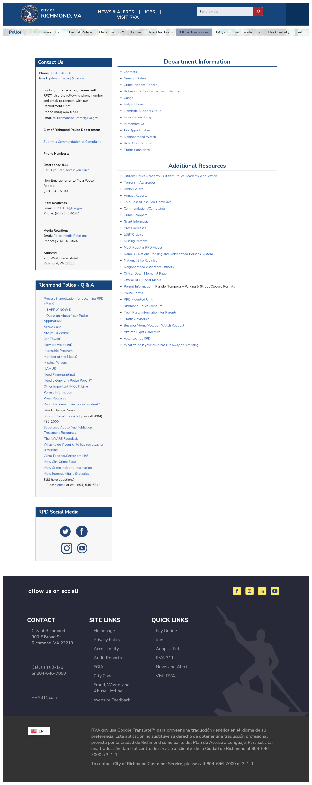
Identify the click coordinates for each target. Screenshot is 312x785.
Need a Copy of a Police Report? (68, 380)
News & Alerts (116, 12)
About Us (51, 32)
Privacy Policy (107, 640)
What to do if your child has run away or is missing (161, 345)
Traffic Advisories (136, 319)
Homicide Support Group (142, 111)
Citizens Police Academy (142, 176)
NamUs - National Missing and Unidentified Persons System (168, 254)
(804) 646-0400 (63, 73)
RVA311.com (44, 697)
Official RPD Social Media (142, 280)
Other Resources (194, 32)
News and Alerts (173, 667)
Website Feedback (112, 700)
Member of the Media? (60, 357)
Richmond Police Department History (152, 91)
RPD (57, 208)
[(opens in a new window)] (65, 531)
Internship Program (58, 351)
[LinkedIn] (263, 591)
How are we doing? (58, 345)
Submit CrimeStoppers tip (64, 416)
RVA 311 (165, 658)
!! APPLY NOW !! (58, 310)
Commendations (247, 32)
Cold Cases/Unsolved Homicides (147, 202)
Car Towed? (53, 339)
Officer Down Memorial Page (145, 273)
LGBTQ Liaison (134, 234)
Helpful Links (134, 104)
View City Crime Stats (60, 462)
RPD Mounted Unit (138, 299)
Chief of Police (79, 32)
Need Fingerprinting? (59, 374)
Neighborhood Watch (140, 137)
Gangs (128, 98)
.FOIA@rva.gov (72, 208)
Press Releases (55, 398)
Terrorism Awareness (140, 182)
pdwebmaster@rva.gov (66, 78)
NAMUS (50, 368)
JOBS (150, 12)
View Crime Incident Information (68, 468)
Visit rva (128, 17)
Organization (110, 32)
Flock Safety (278, 32)
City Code (103, 676)
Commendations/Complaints (145, 208)
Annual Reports (135, 195)
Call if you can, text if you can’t (66, 170)
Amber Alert (133, 189)
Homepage (104, 631)
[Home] (42, 13)
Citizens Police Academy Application (190, 176)
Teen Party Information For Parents (150, 312)
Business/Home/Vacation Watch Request (154, 325)
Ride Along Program (139, 143)
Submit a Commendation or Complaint (72, 142)
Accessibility (106, 649)
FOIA (98, 667)
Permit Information (58, 392)
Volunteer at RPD (137, 338)
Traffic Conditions (137, 150)
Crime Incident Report (140, 85)
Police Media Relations (70, 236)
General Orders (135, 78)
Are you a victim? (56, 333)
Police (15, 32)
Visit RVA (165, 676)
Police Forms (133, 293)
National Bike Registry (140, 260)
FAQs (220, 32)
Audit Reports (108, 658)
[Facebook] (237, 591)
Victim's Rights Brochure (142, 332)
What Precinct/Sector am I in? (66, 456)
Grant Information (137, 221)
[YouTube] (275, 591)
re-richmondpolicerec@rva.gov (75, 118)
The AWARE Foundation (62, 438)
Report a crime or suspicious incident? (72, 404)
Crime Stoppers (135, 215)
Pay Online (166, 631)
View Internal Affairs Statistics (67, 473)
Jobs (160, 640)
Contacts (130, 72)
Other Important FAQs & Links (67, 386)
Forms (136, 32)
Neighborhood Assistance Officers (149, 267)
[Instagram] (250, 591)
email (61, 485)
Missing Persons (55, 362)
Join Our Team (161, 32)
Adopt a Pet (167, 649)
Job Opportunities (137, 130)
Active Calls (53, 327)
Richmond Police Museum (143, 306)
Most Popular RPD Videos (143, 247)
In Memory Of (134, 124)
